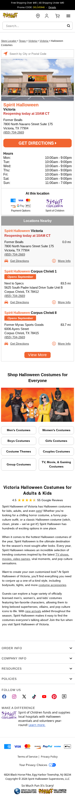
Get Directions (37, 143)
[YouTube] (44, 696)
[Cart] (57, 15)
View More (37, 355)
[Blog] (64, 696)
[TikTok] (34, 696)
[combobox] (37, 25)
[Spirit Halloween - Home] (10, 16)
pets (39, 510)
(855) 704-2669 (13, 132)
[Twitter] (24, 696)
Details (52, 7)
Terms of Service (28, 756)
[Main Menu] (68, 16)
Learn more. (37, 725)
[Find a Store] (38, 16)
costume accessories (52, 585)
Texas (22, 40)
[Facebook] (4, 696)
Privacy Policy (49, 756)
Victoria (33, 40)
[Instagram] (14, 696)
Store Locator (9, 40)
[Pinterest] (54, 696)
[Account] (47, 16)
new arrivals (33, 611)
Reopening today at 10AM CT (27, 235)
